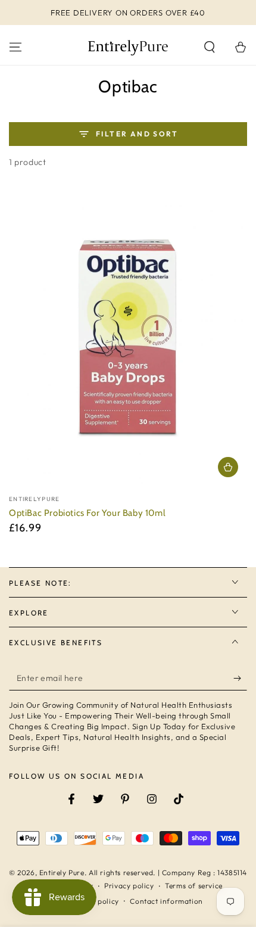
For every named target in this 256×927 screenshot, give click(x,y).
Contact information (166, 901)
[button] (209, 47)
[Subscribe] (240, 678)
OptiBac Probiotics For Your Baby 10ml (87, 513)
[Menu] (15, 47)
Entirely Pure (62, 872)
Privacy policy (129, 885)
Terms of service (194, 885)
